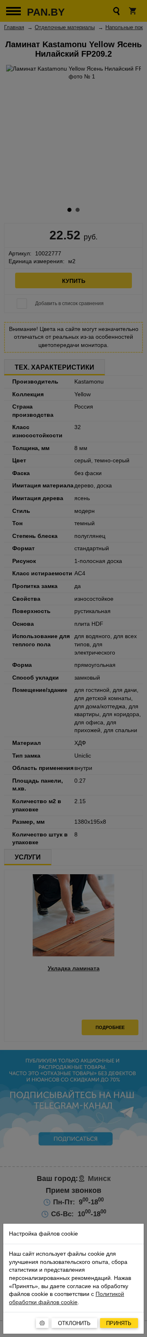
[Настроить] (42, 1323)
